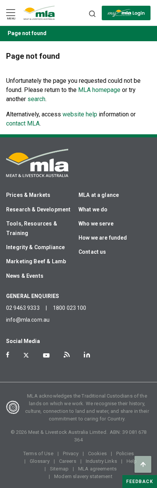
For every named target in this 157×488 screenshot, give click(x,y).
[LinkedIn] (87, 355)
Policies (125, 453)
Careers (67, 461)
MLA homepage (100, 89)
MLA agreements (97, 469)
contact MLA (23, 123)
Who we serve (96, 224)
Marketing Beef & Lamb (36, 261)
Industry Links (101, 461)
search (36, 99)
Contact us (92, 252)
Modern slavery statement (83, 476)
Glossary (40, 461)
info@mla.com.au (28, 320)
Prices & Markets (28, 195)
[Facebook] (7, 355)
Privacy (70, 453)
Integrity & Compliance (35, 247)
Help (132, 461)
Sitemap (59, 469)
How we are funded (102, 238)
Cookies (97, 453)
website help (79, 114)
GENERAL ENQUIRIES (32, 296)
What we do (93, 209)
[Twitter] (26, 355)
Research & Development (38, 209)
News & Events (24, 276)
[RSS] (67, 355)
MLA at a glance (98, 195)
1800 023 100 (70, 308)
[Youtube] (46, 355)
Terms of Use (38, 453)
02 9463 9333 (23, 308)
